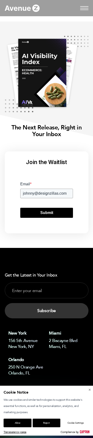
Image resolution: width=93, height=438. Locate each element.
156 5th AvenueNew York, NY (23, 343)
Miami (55, 333)
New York (17, 333)
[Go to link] (22, 8)
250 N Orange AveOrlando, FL (25, 369)
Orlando (16, 359)
